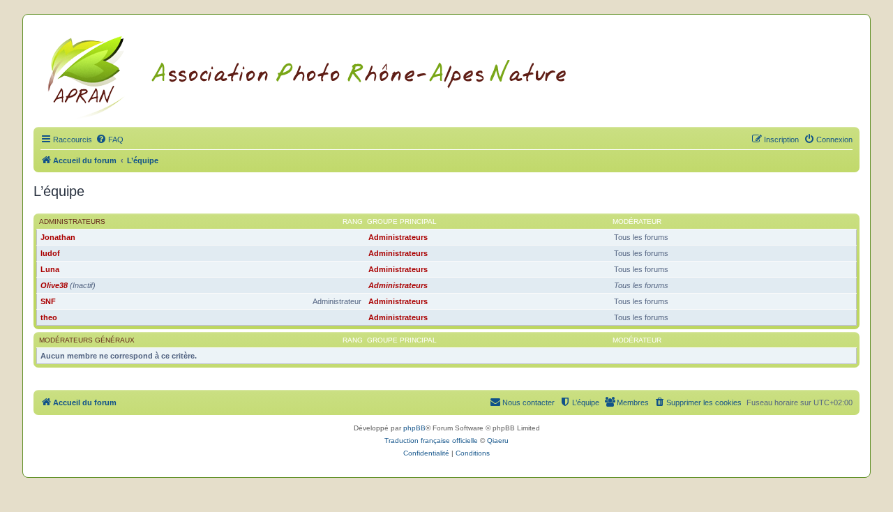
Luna (49, 269)
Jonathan (57, 237)
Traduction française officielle (431, 440)
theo (48, 317)
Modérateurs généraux (87, 340)
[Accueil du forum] (324, 75)
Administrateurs (72, 221)
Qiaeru (498, 440)
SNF (48, 301)
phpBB (414, 428)
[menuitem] (109, 139)
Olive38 (54, 285)
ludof (50, 253)
